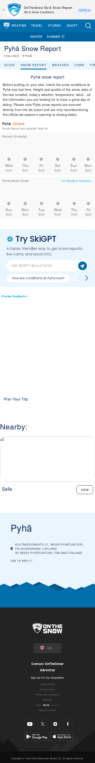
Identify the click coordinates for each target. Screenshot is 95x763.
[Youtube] (30, 724)
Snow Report (34, 65)
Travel (36, 25)
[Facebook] (68, 724)
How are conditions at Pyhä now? (38, 278)
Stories (54, 25)
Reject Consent (47, 710)
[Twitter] (43, 724)
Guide (9, 65)
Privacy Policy (47, 689)
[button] (88, 25)
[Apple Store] (62, 736)
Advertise (47, 670)
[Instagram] (55, 724)
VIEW (85, 490)
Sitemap (47, 699)
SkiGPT (72, 25)
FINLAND (11, 56)
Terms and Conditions (47, 694)
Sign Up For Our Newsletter (47, 677)
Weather (18, 25)
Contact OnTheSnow (47, 663)
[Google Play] (37, 736)
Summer (53, 36)
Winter (36, 36)
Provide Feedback (13, 296)
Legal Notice (47, 684)
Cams (79, 65)
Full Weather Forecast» (77, 181)
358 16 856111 (22, 561)
